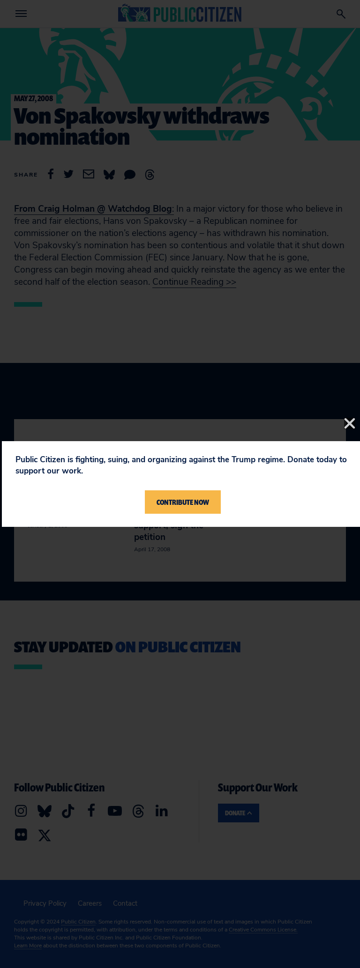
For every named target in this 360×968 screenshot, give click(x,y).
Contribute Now (183, 502)
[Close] (349, 423)
